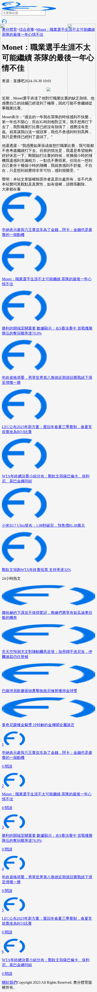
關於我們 (9, 982)
